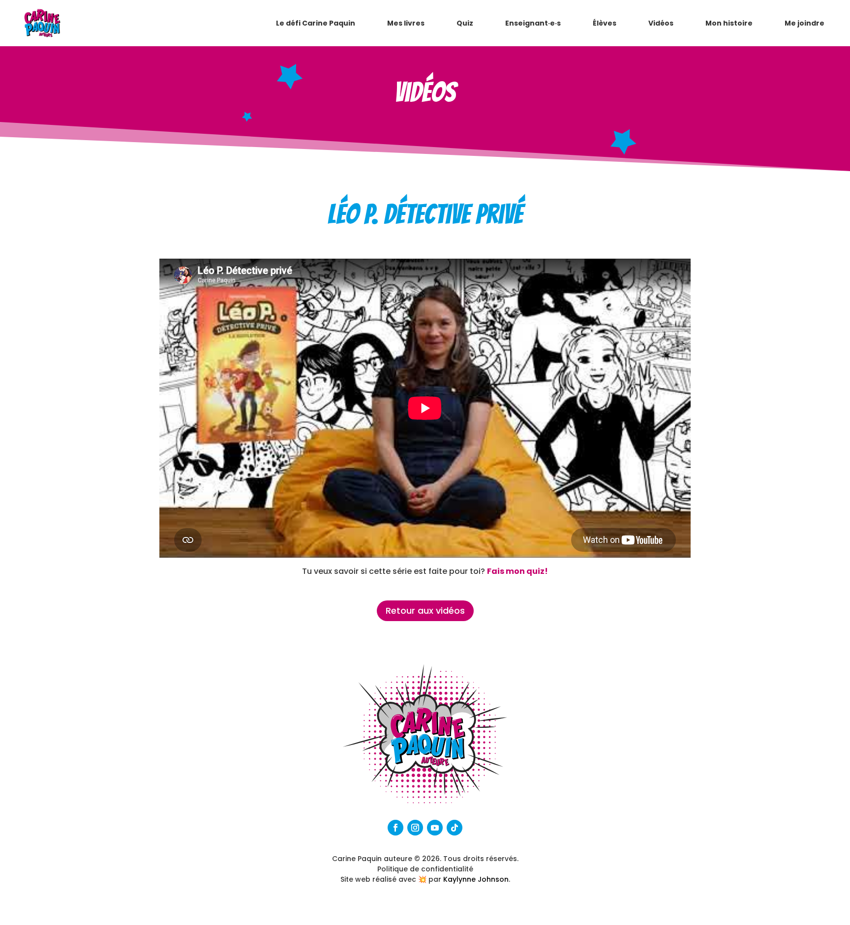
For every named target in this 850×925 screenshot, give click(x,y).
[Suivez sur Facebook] (395, 827)
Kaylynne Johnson (476, 879)
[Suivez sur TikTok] (454, 827)
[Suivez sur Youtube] (435, 827)
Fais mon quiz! (517, 571)
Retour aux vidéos (425, 610)
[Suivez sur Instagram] (415, 827)
